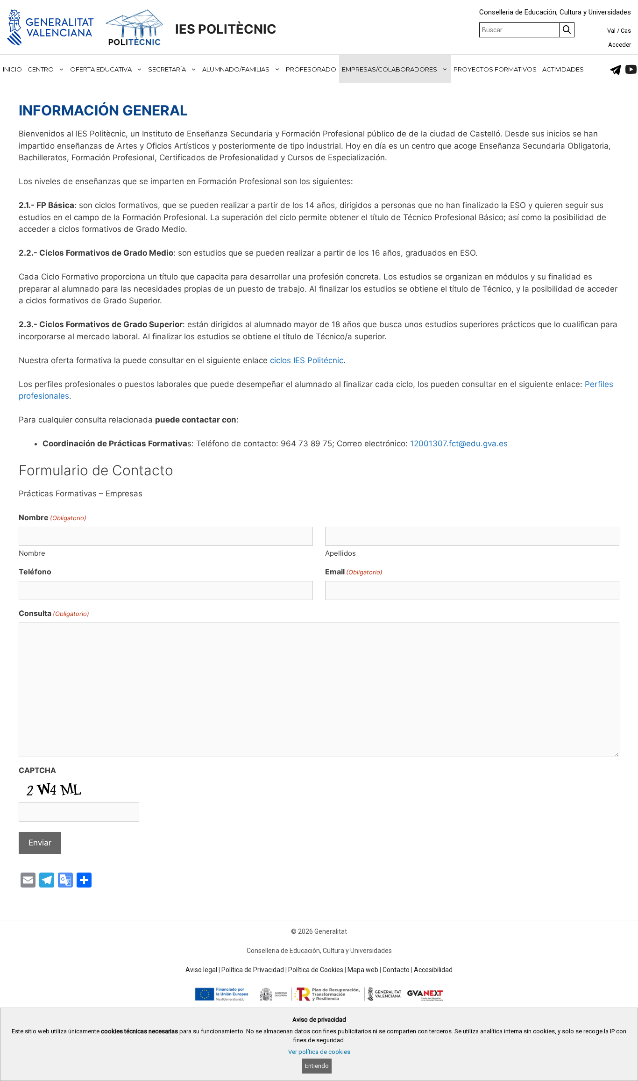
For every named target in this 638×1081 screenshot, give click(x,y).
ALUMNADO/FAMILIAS (235, 69)
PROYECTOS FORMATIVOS (495, 69)
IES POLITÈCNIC (225, 29)
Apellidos (340, 553)
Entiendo (317, 1065)
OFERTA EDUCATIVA (101, 69)
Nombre (32, 553)
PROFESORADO (311, 69)
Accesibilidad (433, 970)
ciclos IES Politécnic (306, 360)
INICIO (12, 69)
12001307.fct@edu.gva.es (459, 443)
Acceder (619, 44)
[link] (616, 70)
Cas (626, 30)
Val (611, 30)
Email (354, 571)
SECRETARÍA (167, 69)
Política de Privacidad (252, 970)
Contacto (396, 970)
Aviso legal (201, 970)
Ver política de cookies (319, 1051)
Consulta (54, 613)
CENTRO (41, 69)
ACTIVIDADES (563, 69)
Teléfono (35, 571)
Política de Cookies (315, 970)
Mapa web (362, 970)
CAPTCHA (37, 770)
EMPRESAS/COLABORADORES (389, 69)
